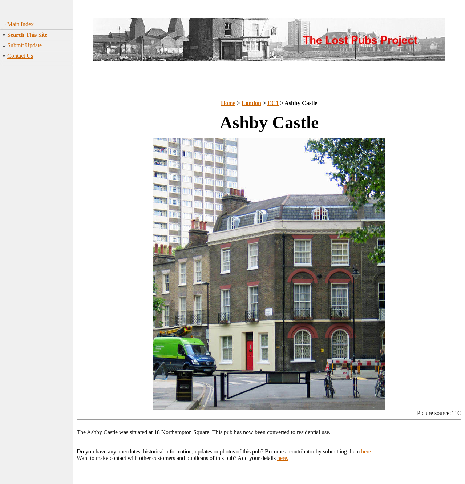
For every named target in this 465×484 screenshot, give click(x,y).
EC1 (273, 103)
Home (228, 103)
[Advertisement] (36, 182)
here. (282, 458)
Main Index (20, 24)
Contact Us (20, 56)
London (251, 103)
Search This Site (27, 35)
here (366, 451)
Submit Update (24, 45)
